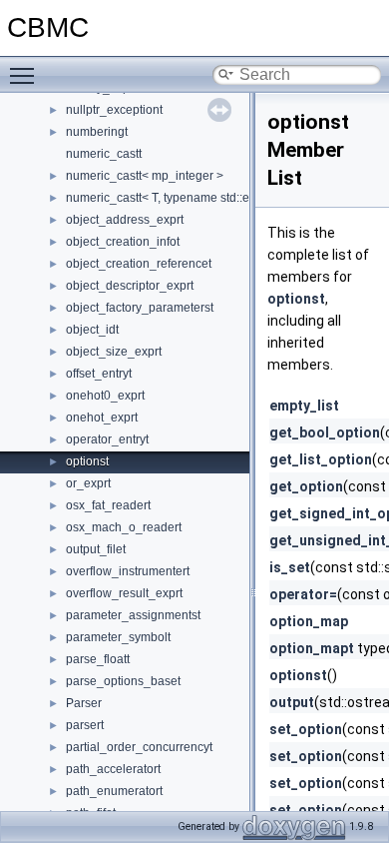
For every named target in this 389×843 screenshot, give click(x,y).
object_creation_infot (123, 242)
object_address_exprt (125, 220)
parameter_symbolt (118, 637)
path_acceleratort (113, 769)
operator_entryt (107, 439)
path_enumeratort (114, 791)
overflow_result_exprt (124, 593)
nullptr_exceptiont (114, 110)
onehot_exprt (102, 417)
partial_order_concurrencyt (139, 747)
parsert (85, 725)
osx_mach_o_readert (124, 527)
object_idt (92, 330)
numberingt (97, 132)
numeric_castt (104, 154)
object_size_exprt (114, 352)
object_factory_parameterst (139, 308)
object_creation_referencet (138, 264)
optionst (87, 461)
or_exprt (88, 483)
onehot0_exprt (105, 396)
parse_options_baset (123, 681)
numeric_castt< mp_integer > (144, 176)
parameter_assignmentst (133, 615)
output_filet (96, 549)
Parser (84, 703)
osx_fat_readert (108, 505)
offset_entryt (99, 374)
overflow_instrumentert (128, 571)
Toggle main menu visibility (26, 75)
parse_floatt (98, 659)
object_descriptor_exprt (130, 286)
